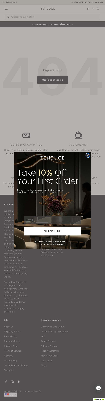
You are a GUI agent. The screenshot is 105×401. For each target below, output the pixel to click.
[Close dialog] (88, 155)
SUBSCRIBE (52, 231)
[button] (98, 388)
